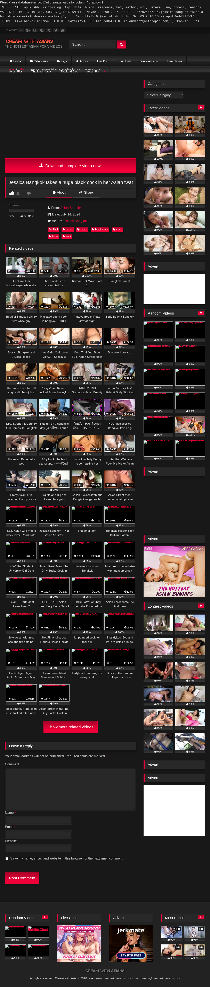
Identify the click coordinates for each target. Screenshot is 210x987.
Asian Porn (94, 71)
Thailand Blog (69, 71)
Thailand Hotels (41, 71)
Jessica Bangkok (75, 221)
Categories (41, 61)
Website (11, 841)
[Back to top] (197, 975)
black (84, 229)
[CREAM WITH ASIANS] (32, 41)
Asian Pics (16, 71)
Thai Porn (103, 61)
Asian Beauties (71, 208)
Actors (84, 61)
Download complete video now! (73, 166)
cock (119, 229)
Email (10, 827)
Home (17, 61)
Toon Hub (124, 61)
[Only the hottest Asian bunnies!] (174, 596)
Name (10, 812)
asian (69, 229)
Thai (55, 229)
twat (68, 236)
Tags (64, 61)
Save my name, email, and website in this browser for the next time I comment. (66, 858)
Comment (12, 764)
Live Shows (174, 61)
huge (55, 236)
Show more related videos (71, 727)
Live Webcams (149, 61)
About (60, 192)
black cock (101, 229)
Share (88, 192)
